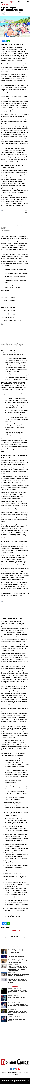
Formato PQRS (15, 1075)
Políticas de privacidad (23, 1072)
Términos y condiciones (12, 1072)
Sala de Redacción (10, 13)
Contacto (4, 1072)
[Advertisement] (15, 1039)
